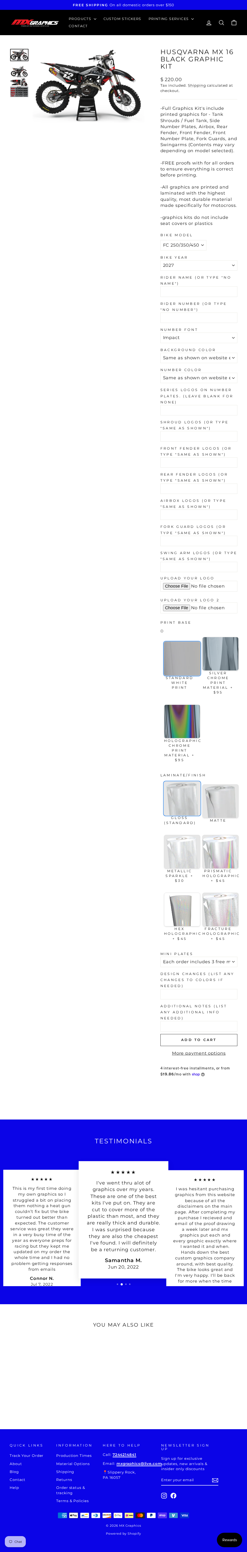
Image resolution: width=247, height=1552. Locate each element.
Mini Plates (176, 954)
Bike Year (174, 257)
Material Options (72, 1463)
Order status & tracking (70, 1490)
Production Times (73, 1455)
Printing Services (169, 19)
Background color (188, 350)
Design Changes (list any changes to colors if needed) (197, 980)
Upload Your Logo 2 (190, 600)
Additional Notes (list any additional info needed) (193, 1012)
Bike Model (176, 235)
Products (81, 19)
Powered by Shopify (123, 1533)
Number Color (181, 370)
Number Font (179, 329)
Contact (78, 26)
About (16, 1463)
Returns (64, 1479)
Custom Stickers (122, 19)
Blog (14, 1471)
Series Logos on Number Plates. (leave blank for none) (196, 396)
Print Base (176, 622)
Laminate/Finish (183, 775)
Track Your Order (26, 1455)
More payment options (199, 1053)
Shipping (197, 85)
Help (14, 1487)
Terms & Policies (72, 1501)
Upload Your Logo (187, 578)
